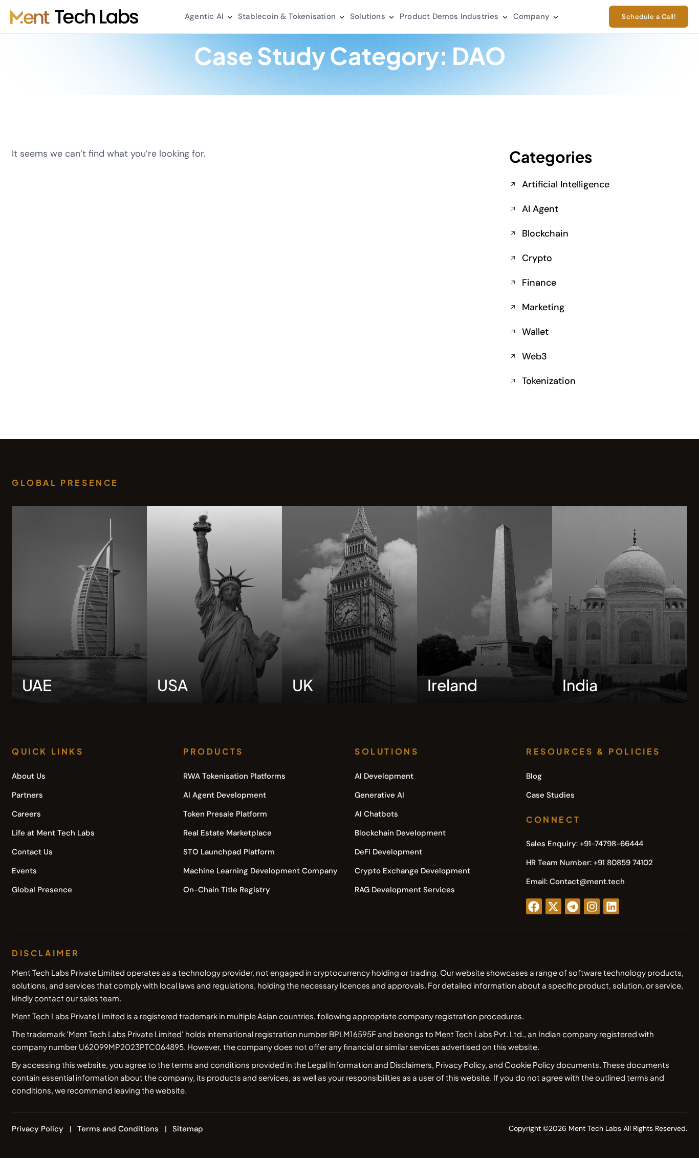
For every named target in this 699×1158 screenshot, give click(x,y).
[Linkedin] (611, 906)
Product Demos (429, 16)
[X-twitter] (553, 906)
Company (531, 16)
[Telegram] (573, 906)
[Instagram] (592, 906)
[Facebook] (534, 906)
